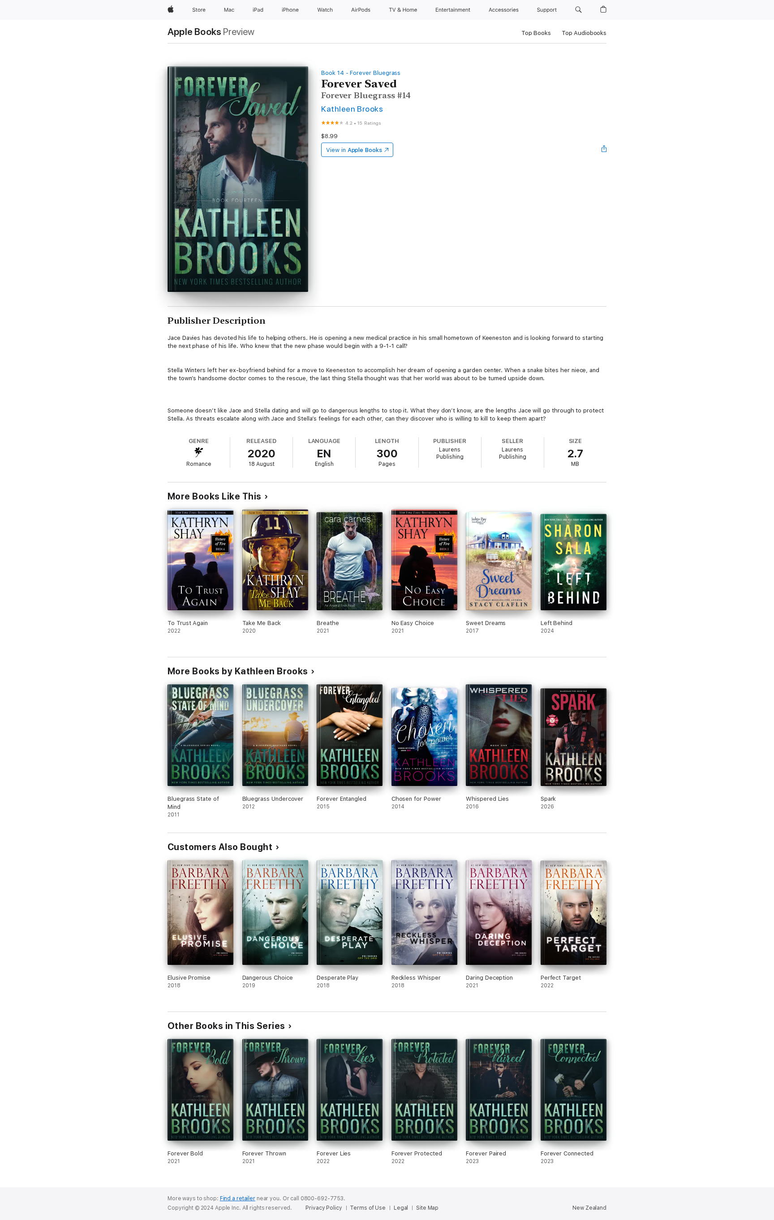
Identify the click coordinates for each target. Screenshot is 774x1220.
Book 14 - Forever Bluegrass (360, 72)
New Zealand (589, 1208)
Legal (401, 1208)
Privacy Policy (323, 1208)
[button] (578, 10)
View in (354, 150)
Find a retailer (237, 1198)
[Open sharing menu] (604, 150)
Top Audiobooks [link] (584, 33)
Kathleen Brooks (352, 108)
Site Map (427, 1208)
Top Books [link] (536, 33)
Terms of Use (368, 1208)
